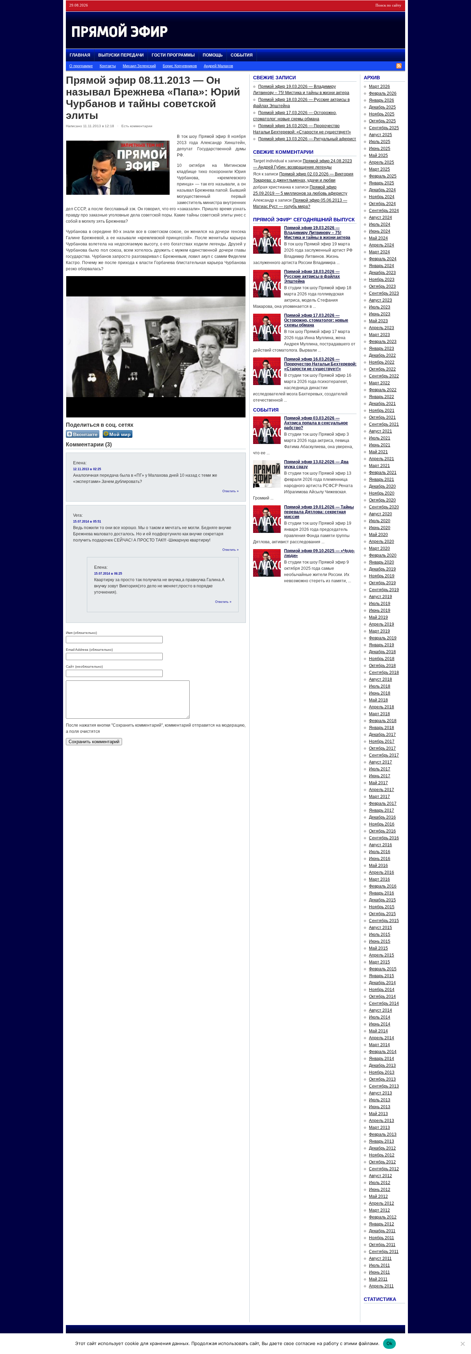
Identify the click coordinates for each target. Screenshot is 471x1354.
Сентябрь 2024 (384, 210)
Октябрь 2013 (382, 1079)
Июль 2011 (379, 1265)
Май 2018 (378, 700)
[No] (462, 1343)
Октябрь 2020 (382, 500)
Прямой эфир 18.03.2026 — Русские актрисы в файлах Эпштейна (312, 276)
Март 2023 (379, 334)
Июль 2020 (379, 520)
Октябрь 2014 (382, 996)
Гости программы (173, 55)
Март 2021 (379, 465)
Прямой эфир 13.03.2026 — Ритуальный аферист (307, 139)
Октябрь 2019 (382, 582)
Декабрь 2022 (382, 355)
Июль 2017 (379, 769)
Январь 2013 (381, 1141)
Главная (80, 55)
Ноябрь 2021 (381, 410)
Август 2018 (380, 679)
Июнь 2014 (379, 1024)
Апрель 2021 (381, 458)
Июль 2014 (379, 1017)
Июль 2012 (379, 1182)
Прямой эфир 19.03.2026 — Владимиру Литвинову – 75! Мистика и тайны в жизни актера (317, 232)
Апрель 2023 (381, 327)
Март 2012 (379, 1210)
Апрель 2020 (381, 541)
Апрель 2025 (381, 162)
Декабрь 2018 (382, 651)
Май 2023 (378, 321)
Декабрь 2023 (382, 272)
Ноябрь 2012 (381, 1155)
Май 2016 (378, 865)
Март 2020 (379, 548)
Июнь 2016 (379, 858)
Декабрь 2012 (382, 1148)
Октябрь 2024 (382, 203)
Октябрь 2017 (382, 748)
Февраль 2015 (383, 969)
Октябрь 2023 (382, 286)
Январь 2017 (381, 810)
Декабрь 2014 (382, 982)
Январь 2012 (381, 1224)
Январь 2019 (381, 645)
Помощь (213, 55)
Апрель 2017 (381, 789)
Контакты (108, 66)
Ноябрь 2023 (381, 279)
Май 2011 (378, 1279)
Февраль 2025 (383, 176)
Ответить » (230, 491)
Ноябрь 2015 (381, 907)
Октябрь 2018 (382, 665)
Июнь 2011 (379, 1272)
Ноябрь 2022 (381, 362)
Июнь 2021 (379, 445)
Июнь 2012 (379, 1189)
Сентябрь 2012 (384, 1168)
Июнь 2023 (379, 314)
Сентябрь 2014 (384, 1003)
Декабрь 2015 (382, 900)
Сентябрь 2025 (384, 127)
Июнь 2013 (379, 1106)
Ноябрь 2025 (381, 114)
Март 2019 (379, 631)
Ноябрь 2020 (381, 493)
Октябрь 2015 (382, 913)
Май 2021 (378, 451)
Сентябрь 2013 (384, 1086)
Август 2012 (380, 1175)
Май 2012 (378, 1196)
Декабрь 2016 (382, 817)
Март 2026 (379, 86)
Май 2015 (378, 948)
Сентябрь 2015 (384, 920)
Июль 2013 (379, 1100)
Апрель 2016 (381, 872)
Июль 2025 (379, 141)
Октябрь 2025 (382, 121)
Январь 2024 (381, 265)
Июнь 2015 (379, 941)
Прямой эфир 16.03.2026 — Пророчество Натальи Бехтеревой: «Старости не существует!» (320, 364)
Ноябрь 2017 (381, 741)
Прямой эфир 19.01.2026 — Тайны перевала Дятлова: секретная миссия (319, 512)
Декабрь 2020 (382, 486)
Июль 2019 (379, 603)
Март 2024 (379, 252)
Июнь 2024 (379, 231)
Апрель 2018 (381, 707)
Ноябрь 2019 (381, 576)
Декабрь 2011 (382, 1231)
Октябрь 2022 (382, 369)
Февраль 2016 (383, 886)
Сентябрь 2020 (384, 507)
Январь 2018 (381, 727)
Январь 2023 (381, 348)
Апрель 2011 (381, 1286)
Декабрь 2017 (382, 734)
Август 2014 (380, 1010)
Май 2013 (378, 1113)
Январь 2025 (381, 183)
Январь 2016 (381, 893)
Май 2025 (378, 155)
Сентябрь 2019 (384, 589)
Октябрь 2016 (382, 831)
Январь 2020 (381, 562)
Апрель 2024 (381, 245)
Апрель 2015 (381, 955)
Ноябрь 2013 (381, 1072)
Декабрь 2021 (382, 403)
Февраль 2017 (383, 803)
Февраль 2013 (383, 1134)
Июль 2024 (379, 224)
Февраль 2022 (383, 389)
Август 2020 (380, 514)
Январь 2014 (381, 1058)
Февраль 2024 (383, 258)
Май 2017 (378, 782)
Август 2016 (380, 844)
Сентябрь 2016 (384, 838)
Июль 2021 (379, 438)
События (242, 55)
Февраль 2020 (383, 555)
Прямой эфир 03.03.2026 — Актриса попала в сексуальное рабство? (316, 423)
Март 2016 (379, 879)
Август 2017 (380, 762)
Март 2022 (379, 383)
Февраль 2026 (383, 93)
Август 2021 (380, 431)
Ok (390, 1343)
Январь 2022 (381, 396)
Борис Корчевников (180, 66)
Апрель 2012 (381, 1203)
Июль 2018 (379, 686)
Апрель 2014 (381, 1037)
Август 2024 (380, 217)
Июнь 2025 (379, 148)
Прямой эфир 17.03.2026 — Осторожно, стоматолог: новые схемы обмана (316, 320)
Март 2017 (379, 796)
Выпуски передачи (121, 55)
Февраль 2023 (383, 341)
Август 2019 (380, 596)
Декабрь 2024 (382, 190)
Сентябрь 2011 (384, 1251)
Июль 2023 (379, 307)
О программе (81, 66)
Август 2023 (380, 300)
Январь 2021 (381, 479)
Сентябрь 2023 (384, 293)
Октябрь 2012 (382, 1162)
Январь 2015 (381, 975)
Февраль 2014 (383, 1051)
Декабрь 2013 (382, 1065)
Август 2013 (380, 1093)
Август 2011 (380, 1258)
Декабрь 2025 (382, 107)
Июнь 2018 (379, 693)
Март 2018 (379, 713)
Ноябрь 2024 (381, 196)
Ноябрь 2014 (381, 989)
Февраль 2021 (383, 472)
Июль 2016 (379, 851)
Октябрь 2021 (382, 417)
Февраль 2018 (383, 720)
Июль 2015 (379, 934)
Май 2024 (378, 238)
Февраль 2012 (383, 1217)
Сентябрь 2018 (384, 672)
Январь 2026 (381, 100)
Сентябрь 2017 (384, 755)
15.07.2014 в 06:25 (108, 573)
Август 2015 (380, 927)
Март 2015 (379, 962)
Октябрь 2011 (382, 1244)
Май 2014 (378, 1031)
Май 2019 (378, 617)
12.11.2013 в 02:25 (87, 469)
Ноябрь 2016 (381, 824)
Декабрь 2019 (382, 569)
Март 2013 (379, 1127)
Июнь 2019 (379, 610)
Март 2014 (379, 1044)
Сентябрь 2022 (384, 376)
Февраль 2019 (383, 638)
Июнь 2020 (379, 527)
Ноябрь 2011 (381, 1237)
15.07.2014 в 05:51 (87, 521)
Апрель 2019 (381, 624)
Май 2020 (378, 534)
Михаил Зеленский (139, 66)
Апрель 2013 (381, 1120)
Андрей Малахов (218, 66)
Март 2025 (379, 169)
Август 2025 (380, 134)
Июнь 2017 (379, 776)
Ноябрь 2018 (381, 658)
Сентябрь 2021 (384, 424)
